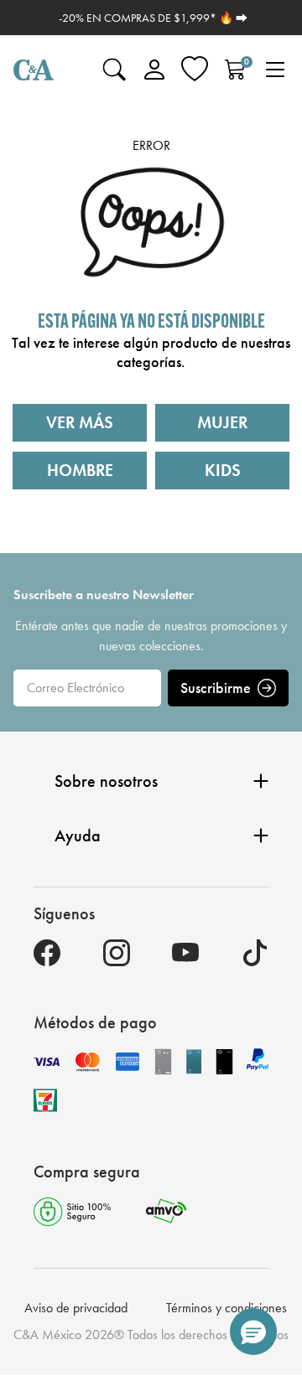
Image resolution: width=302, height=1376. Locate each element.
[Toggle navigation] (275, 69)
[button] (253, 1331)
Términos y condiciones (226, 1308)
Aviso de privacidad (76, 1308)
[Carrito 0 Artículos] (234, 69)
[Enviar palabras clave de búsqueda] (114, 69)
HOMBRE (80, 470)
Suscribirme (215, 687)
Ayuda (78, 835)
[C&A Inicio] (33, 70)
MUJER (222, 422)
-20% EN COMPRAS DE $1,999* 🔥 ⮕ (153, 17)
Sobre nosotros (106, 781)
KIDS (223, 470)
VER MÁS (79, 422)
